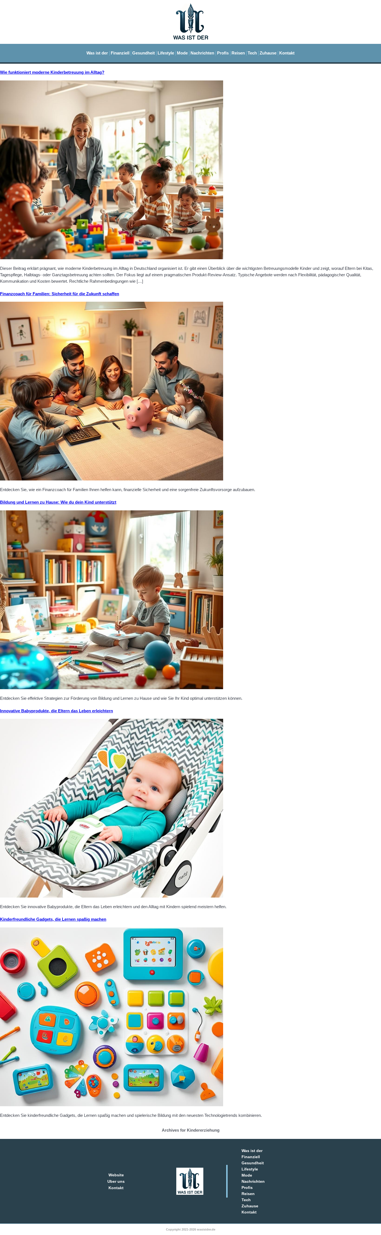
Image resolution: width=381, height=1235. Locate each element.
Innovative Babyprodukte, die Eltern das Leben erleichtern (56, 710)
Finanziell (120, 53)
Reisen (238, 53)
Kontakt (287, 53)
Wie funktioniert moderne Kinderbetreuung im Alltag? (52, 72)
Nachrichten (202, 53)
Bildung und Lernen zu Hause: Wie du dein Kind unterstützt (58, 502)
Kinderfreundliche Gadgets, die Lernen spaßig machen (53, 919)
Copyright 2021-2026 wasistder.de (190, 1229)
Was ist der (97, 53)
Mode (182, 53)
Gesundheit (143, 53)
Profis (223, 53)
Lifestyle (166, 53)
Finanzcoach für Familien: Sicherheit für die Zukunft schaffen (59, 293)
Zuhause (268, 53)
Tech (252, 53)
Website (116, 1175)
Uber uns (116, 1181)
